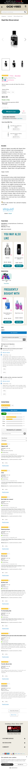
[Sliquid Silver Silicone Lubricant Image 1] (14, 39)
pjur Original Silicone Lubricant (19, 258)
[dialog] (14, 762)
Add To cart (12, 111)
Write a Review (17, 75)
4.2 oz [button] (4, 92)
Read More (6, 283)
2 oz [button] (13, 92)
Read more (6, 762)
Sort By (2, 346)
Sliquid (10, 213)
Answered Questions (10, 80)
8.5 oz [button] (8, 92)
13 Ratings (11, 75)
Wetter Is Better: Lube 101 (6, 281)
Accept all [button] (7, 764)
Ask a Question (5, 81)
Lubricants (10, 16)
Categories (3, 16)
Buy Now (7, 265)
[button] (2, 7)
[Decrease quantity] (3, 108)
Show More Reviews (14, 710)
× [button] (26, 756)
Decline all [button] (20, 764)
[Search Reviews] (25, 433)
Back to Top (13, 714)
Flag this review (5, 465)
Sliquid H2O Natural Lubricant (7, 313)
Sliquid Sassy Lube (19, 313)
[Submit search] (24, 339)
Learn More (19, 118)
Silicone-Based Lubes (18, 16)
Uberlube (7, 257)
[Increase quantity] (7, 108)
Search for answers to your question (11, 337)
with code (14, 1)
